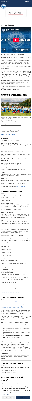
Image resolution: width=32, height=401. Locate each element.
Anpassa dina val (5, 394)
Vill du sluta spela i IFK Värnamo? (13, 363)
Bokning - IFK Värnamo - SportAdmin (8, 134)
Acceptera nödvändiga (8, 397)
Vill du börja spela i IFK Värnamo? (13, 297)
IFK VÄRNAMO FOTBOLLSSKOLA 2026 (14, 95)
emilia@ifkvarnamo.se (20, 186)
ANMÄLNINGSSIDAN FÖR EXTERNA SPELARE (10, 292)
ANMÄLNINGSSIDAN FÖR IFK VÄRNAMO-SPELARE (11, 286)
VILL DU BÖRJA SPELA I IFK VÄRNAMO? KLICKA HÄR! (12, 307)
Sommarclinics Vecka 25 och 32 (12, 191)
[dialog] (16, 392)
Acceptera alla (23, 397)
